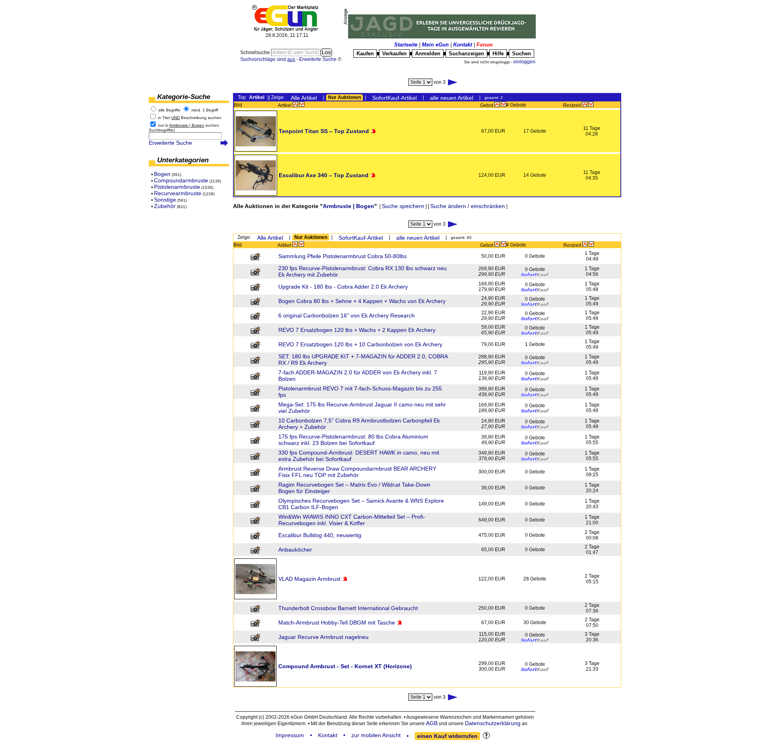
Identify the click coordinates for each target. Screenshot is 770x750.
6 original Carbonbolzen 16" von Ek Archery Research (346, 315)
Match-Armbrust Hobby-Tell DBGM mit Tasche (336, 622)
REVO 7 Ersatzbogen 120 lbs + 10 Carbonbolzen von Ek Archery (360, 344)
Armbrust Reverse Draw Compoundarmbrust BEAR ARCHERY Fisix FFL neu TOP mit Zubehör (357, 471)
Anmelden (427, 54)
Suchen (521, 54)
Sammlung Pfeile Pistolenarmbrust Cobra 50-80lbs (342, 256)
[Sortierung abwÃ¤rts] (301, 104)
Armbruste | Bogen (348, 206)
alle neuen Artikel (451, 98)
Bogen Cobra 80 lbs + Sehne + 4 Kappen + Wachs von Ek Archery (362, 301)
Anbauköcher (295, 549)
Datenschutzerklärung (493, 723)
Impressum (290, 735)
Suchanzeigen (466, 54)
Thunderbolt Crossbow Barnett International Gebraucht (348, 608)
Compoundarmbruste (181, 180)
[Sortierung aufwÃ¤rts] (295, 104)
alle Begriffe (169, 110)
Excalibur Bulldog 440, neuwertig (319, 535)
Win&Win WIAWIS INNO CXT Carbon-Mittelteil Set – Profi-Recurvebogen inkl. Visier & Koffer (351, 519)
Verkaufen (394, 54)
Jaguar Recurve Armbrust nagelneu (323, 637)
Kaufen (365, 54)
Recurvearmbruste (177, 193)
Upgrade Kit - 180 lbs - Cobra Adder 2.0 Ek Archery (343, 286)
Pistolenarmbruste (177, 187)
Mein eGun (435, 45)
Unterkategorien (183, 160)
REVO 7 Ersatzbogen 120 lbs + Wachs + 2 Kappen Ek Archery (357, 330)
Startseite (405, 45)
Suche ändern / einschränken (467, 206)
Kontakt (462, 45)
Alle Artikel (304, 98)
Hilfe (498, 54)
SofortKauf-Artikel (394, 98)
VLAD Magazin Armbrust (309, 579)
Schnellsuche (255, 52)
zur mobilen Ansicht (376, 735)
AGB (432, 723)
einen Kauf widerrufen (447, 736)
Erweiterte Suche (170, 142)
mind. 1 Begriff (204, 110)
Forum (484, 45)
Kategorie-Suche (183, 97)
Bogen (162, 174)
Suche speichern (403, 206)
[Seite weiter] (453, 82)
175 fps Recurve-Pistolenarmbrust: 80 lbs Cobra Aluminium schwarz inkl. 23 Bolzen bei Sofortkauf (353, 439)
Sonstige (165, 199)
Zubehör (165, 206)
